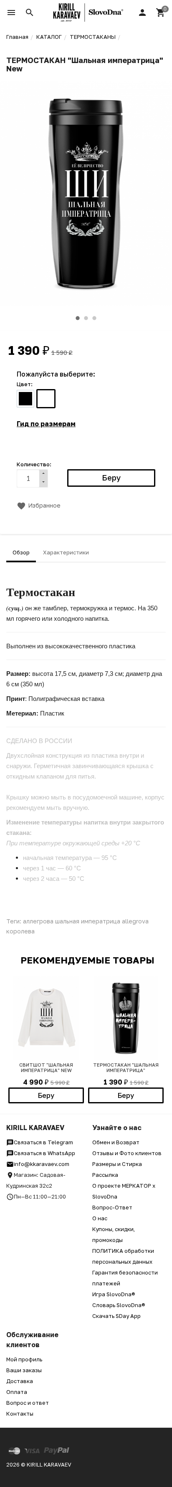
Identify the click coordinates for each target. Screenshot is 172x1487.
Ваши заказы (24, 1370)
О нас (99, 1218)
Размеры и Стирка (117, 1164)
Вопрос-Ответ (112, 1207)
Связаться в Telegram (43, 1142)
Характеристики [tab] (66, 552)
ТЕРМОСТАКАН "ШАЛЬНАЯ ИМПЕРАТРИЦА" (126, 1067)
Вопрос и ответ (27, 1402)
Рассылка (105, 1174)
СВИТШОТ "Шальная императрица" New (46, 1067)
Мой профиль (24, 1359)
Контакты (19, 1413)
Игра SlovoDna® (113, 1294)
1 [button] (77, 318)
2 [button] (86, 318)
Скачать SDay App (116, 1316)
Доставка (19, 1381)
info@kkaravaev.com (41, 1164)
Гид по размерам (46, 424)
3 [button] (94, 318)
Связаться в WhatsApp (44, 1153)
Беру (46, 1095)
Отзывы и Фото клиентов (127, 1153)
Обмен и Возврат (115, 1142)
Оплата (16, 1391)
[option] (86, 193)
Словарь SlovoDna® (118, 1305)
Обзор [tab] (21, 552)
